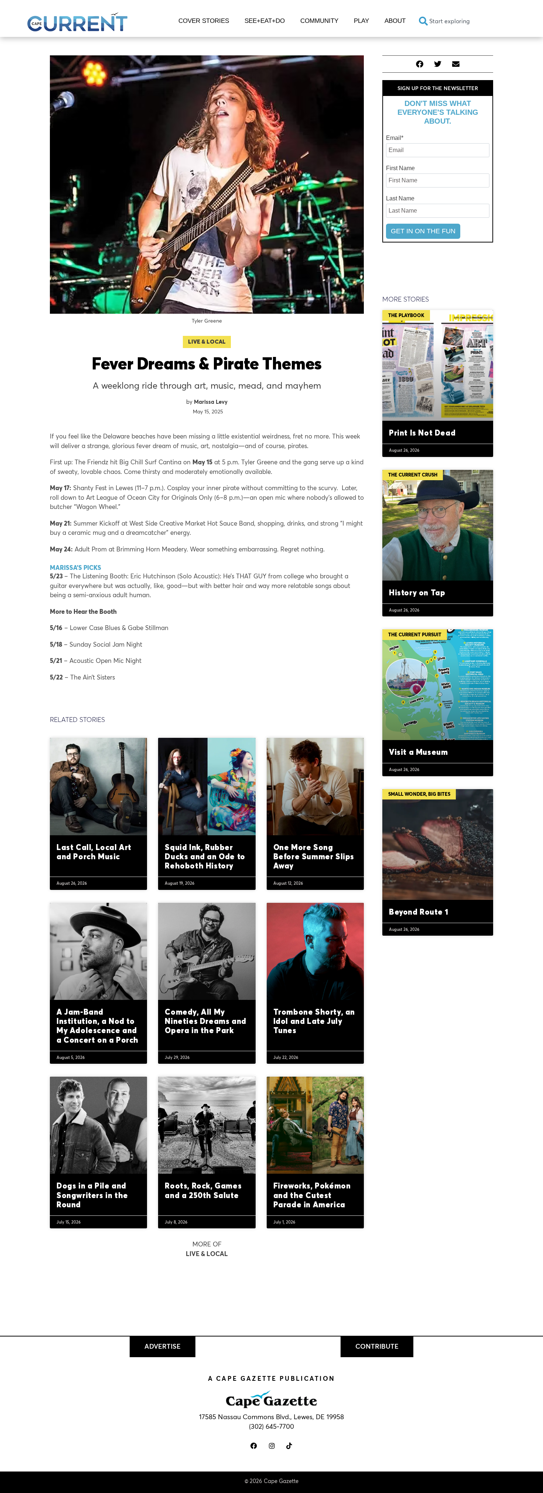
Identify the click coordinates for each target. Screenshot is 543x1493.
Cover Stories (203, 20)
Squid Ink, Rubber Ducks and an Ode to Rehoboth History (205, 856)
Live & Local (207, 341)
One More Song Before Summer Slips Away (313, 856)
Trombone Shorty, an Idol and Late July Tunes (314, 1021)
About (395, 20)
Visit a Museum (418, 752)
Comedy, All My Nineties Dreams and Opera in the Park (205, 1021)
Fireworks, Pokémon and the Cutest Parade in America (312, 1195)
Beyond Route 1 (418, 911)
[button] (419, 64)
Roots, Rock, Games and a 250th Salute (203, 1190)
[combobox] (464, 21)
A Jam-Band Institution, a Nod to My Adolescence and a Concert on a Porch (98, 1026)
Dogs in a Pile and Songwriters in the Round (92, 1195)
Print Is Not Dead (422, 432)
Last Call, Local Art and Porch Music (94, 851)
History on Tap (417, 592)
